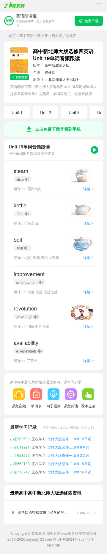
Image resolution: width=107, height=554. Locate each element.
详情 (88, 188)
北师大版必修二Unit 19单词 (69, 463)
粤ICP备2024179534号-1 (73, 539)
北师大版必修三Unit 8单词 (68, 446)
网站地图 (53, 544)
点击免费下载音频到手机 (58, 129)
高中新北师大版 (49, 35)
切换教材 (22, 77)
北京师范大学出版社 (64, 79)
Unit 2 (45, 112)
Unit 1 (17, 112)
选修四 (50, 72)
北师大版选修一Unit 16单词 (69, 471)
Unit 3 (74, 112)
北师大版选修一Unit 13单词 (69, 438)
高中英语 (26, 35)
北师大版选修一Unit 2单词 (68, 455)
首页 (12, 35)
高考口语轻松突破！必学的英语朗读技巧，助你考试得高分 (43, 514)
